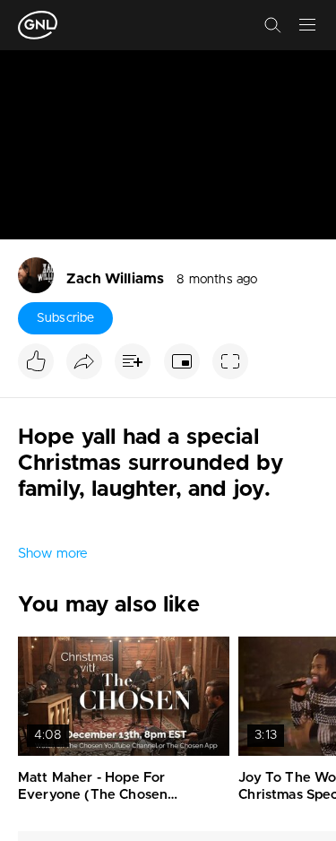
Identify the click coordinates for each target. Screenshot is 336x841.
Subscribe (65, 318)
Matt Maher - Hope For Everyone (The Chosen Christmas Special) (93, 795)
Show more (53, 553)
